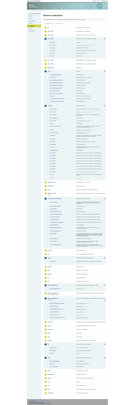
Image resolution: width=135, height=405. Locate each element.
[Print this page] (97, 1)
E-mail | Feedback (33, 400)
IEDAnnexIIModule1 (53, 285)
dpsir (52, 123)
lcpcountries (54, 347)
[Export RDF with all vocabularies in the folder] (104, 39)
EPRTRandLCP (52, 193)
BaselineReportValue (55, 206)
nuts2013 (53, 161)
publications (51, 374)
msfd (49, 357)
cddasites (53, 77)
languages (53, 144)
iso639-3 (53, 138)
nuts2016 (53, 163)
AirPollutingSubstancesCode (57, 303)
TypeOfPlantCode (55, 311)
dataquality (50, 186)
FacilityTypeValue (55, 224)
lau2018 (50, 340)
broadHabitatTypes (55, 361)
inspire (49, 325)
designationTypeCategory (56, 82)
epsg (52, 129)
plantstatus (53, 350)
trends (52, 55)
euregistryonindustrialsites (55, 198)
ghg (49, 270)
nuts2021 (53, 166)
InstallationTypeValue (56, 231)
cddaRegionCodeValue (56, 74)
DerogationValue (55, 219)
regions (53, 96)
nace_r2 (53, 146)
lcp (48, 344)
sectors (53, 353)
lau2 (49, 336)
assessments (54, 109)
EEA (34, 1)
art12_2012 (50, 31)
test (49, 382)
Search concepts (60, 23)
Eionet (34, 10)
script (52, 174)
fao (48, 254)
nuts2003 (53, 152)
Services (30, 28)
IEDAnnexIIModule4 (53, 298)
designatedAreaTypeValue (57, 80)
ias (48, 277)
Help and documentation (34, 13)
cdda (49, 71)
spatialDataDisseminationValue (58, 98)
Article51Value (54, 202)
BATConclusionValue (56, 211)
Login (95, 0)
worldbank (50, 393)
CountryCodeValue (55, 216)
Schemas (31, 23)
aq (48, 27)
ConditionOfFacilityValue (56, 214)
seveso (49, 378)
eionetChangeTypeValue (56, 88)
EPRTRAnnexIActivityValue (57, 222)
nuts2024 (53, 168)
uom (49, 385)
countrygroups (54, 118)
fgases (49, 257)
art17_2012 (50, 60)
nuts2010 (53, 158)
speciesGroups (54, 366)
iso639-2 (53, 135)
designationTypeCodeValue (57, 85)
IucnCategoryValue (55, 90)
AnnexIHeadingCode (55, 288)
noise (49, 370)
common (50, 105)
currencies (53, 120)
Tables (30, 18)
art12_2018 (50, 35)
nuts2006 (53, 155)
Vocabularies (32, 25)
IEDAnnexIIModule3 (53, 293)
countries (53, 47)
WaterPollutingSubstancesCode (58, 317)
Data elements (32, 20)
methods (53, 50)
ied (48, 281)
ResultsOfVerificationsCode (57, 309)
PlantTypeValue (54, 238)
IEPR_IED (50, 322)
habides (50, 274)
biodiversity (51, 67)
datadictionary (51, 182)
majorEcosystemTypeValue (57, 93)
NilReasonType (54, 150)
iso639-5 (53, 141)
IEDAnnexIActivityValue (56, 227)
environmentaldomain (56, 126)
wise (49, 389)
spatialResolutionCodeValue (57, 101)
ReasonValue (54, 241)
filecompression (54, 132)
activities (53, 42)
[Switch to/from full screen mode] (99, 1)
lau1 (49, 333)
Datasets (31, 15)
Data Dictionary (39, 10)
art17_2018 (50, 63)
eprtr (49, 189)
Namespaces (31, 30)
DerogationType (54, 306)
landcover (50, 329)
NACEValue (53, 233)
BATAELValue (54, 208)
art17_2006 (50, 38)
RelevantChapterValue (56, 244)
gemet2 (49, 266)
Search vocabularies (49, 23)
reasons (53, 53)
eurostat (50, 250)
